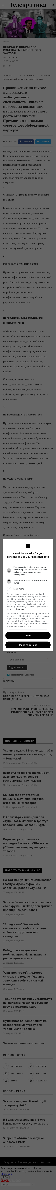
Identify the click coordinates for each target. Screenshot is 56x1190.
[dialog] (28, 595)
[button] (28, 589)
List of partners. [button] (19, 609)
